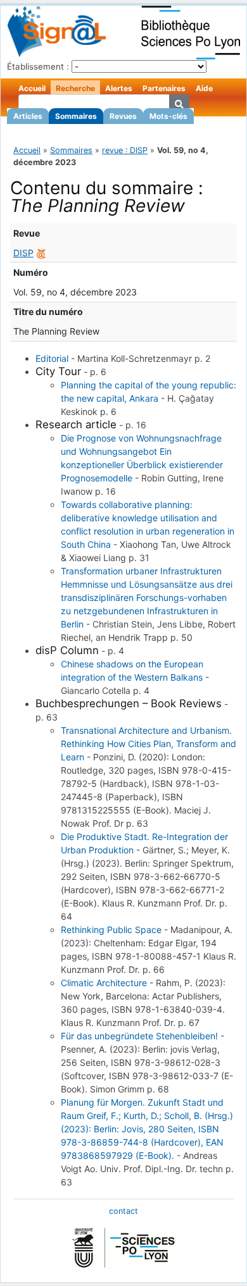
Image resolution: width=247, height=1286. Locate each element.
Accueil (32, 88)
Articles (27, 116)
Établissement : (38, 66)
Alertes (118, 88)
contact (123, 1211)
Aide (204, 88)
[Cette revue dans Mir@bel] (41, 252)
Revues (123, 116)
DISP (23, 252)
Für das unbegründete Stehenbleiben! (139, 1035)
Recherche (75, 88)
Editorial (51, 358)
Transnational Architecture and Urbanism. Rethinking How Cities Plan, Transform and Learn (148, 743)
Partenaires (164, 88)
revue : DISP (125, 150)
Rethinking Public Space (111, 929)
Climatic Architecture (104, 982)
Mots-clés (168, 116)
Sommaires (76, 116)
